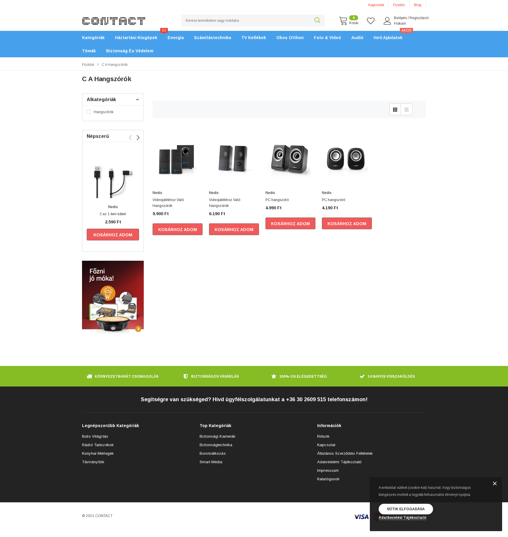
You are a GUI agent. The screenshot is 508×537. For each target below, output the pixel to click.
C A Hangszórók (115, 65)
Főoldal (88, 65)
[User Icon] (387, 21)
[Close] (495, 484)
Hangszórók (103, 112)
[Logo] (113, 17)
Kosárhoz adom (112, 234)
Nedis (113, 207)
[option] (112, 195)
